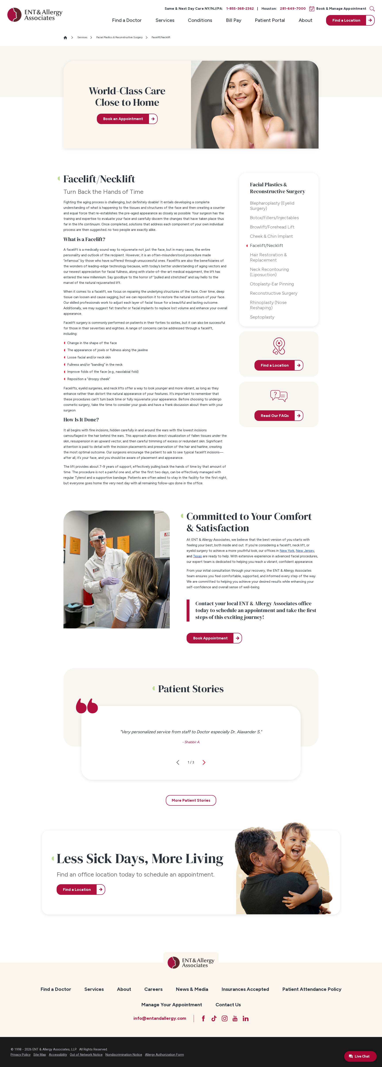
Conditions (200, 20)
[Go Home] (67, 38)
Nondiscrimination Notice (123, 1055)
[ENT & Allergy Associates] (35, 15)
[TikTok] (214, 1018)
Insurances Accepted (245, 989)
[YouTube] (235, 1018)
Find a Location (77, 889)
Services (164, 20)
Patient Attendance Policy (312, 989)
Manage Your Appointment (171, 1005)
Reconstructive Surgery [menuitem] (273, 293)
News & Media (192, 989)
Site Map (39, 1055)
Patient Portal (270, 20)
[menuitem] (127, 20)
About (305, 20)
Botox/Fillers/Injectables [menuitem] (274, 217)
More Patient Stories (191, 800)
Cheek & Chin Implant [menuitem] (271, 236)
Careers (153, 989)
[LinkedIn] (245, 1018)
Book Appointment (210, 638)
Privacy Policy (21, 1055)
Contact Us (228, 1005)
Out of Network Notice (86, 1055)
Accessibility (58, 1055)
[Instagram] (224, 1018)
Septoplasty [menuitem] (262, 317)
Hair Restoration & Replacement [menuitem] (268, 257)
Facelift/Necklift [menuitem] (266, 245)
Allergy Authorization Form (164, 1055)
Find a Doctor (127, 20)
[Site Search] (372, 8)
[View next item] (204, 762)
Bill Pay (233, 20)
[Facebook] (203, 1018)
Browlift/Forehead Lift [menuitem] (272, 227)
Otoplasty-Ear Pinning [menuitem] (272, 284)
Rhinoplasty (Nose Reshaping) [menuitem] (268, 305)
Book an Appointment (123, 119)
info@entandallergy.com (160, 1018)
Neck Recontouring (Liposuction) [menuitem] (269, 272)
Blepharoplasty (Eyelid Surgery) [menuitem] (272, 205)
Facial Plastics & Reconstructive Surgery (119, 37)
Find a (346, 20)
